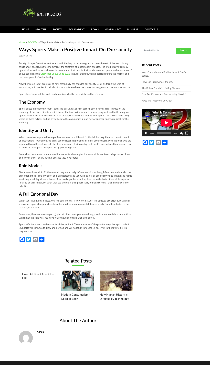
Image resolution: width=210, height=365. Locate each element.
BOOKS (95, 29)
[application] (166, 122)
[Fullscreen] (187, 133)
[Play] (146, 133)
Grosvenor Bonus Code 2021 (55, 74)
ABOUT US (40, 29)
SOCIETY (57, 29)
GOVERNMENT (113, 29)
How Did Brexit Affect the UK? (157, 82)
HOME (25, 29)
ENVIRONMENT (76, 29)
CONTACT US (151, 29)
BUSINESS (132, 29)
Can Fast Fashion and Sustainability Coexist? (164, 94)
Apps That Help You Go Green (157, 101)
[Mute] (181, 133)
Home (22, 42)
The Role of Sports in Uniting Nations (161, 88)
